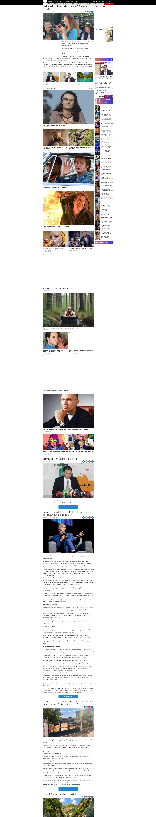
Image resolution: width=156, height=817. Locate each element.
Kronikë (64, 3)
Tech (87, 3)
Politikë (52, 3)
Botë (71, 1)
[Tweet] (89, 12)
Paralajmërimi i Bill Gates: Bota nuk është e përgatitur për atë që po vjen (103, 84)
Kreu (49, 3)
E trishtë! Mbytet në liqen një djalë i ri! (84, 83)
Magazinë (80, 3)
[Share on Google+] (89, 462)
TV (98, 3)
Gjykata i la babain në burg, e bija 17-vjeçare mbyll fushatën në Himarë (75, 7)
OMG (96, 3)
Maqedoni (61, 1)
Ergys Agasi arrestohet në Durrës (49, 83)
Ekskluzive (76, 1)
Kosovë (56, 1)
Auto (93, 3)
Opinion (56, 3)
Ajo (83, 3)
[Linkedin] (92, 12)
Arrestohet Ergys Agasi (66, 83)
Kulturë (76, 3)
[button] (111, 1)
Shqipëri (50, 1)
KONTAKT (95, 1)
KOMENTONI (69, 507)
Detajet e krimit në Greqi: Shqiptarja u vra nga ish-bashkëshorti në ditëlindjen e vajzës (104, 89)
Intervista (60, 3)
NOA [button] (99, 1)
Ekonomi (68, 3)
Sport (90, 3)
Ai (85, 3)
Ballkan (67, 1)
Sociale (72, 3)
